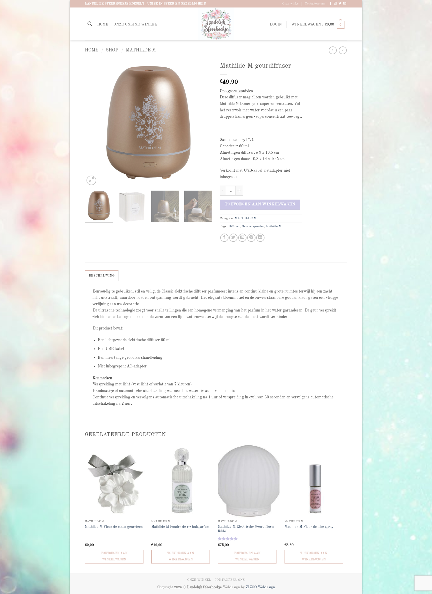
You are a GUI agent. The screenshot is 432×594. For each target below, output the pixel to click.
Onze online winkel (135, 24)
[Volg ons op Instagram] (335, 3)
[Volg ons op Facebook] (330, 3)
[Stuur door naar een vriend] (242, 238)
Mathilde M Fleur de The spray (309, 527)
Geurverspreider (253, 226)
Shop (112, 50)
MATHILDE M (141, 50)
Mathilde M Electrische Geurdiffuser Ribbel (246, 529)
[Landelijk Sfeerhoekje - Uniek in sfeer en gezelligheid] (216, 23)
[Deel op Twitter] (233, 238)
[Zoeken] (89, 23)
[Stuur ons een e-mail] (344, 3)
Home (102, 24)
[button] (275, 24)
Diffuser (234, 226)
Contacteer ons (315, 3)
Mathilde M (274, 226)
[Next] (203, 122)
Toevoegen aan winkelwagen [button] (114, 556)
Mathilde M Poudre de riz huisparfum (180, 527)
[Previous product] (342, 50)
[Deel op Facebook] (224, 238)
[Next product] (332, 50)
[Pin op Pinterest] (251, 238)
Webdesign (266, 587)
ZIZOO (252, 587)
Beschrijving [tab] (101, 275)
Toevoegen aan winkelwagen (260, 204)
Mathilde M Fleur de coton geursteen (114, 527)
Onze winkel (290, 3)
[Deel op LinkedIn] (260, 238)
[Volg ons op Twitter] (340, 3)
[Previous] (93, 122)
